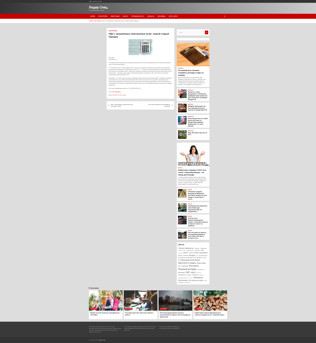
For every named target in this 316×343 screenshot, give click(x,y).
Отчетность (182, 275)
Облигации (198, 272)
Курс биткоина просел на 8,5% (197, 134)
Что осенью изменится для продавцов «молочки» (159, 105)
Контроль (194, 266)
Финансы (150, 16)
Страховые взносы (182, 278)
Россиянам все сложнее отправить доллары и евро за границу (191, 72)
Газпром (199, 257)
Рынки (195, 275)
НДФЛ (193, 272)
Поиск (206, 32)
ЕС (179, 260)
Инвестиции (115, 16)
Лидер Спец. (98, 7)
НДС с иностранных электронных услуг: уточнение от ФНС (122, 105)
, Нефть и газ (190, 250)
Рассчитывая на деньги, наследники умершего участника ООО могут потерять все (197, 235)
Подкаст (124, 95)
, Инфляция (203, 248)
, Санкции (180, 253)
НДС (120, 95)
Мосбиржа (181, 272)
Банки (114, 95)
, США (202, 250)
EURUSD (191, 253)
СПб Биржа (200, 275)
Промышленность (137, 16)
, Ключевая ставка (182, 250)
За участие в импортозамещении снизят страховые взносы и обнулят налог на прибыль (198, 222)
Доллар (204, 257)
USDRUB (185, 255)
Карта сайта (173, 16)
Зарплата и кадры (187, 263)
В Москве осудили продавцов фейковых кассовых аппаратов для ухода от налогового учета (197, 195)
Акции (192, 255)
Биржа (93, 16)
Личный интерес (187, 269)
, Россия (196, 250)
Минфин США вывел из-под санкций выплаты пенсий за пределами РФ (197, 108)
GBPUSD (180, 255)
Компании (184, 266)
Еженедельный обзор (190, 260)
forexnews (203, 253)
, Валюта (196, 248)
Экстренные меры (196, 280)
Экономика (161, 16)
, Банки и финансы (186, 248)
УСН (189, 278)
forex (196, 253)
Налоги (125, 16)
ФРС (192, 278)
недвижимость (187, 282)
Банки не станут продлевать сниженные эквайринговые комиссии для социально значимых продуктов (197, 95)
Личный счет (201, 269)
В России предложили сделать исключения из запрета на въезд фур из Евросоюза (175, 315)
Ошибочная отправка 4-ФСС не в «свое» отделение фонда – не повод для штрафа (192, 172)
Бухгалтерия (102, 16)
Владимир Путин (191, 257)
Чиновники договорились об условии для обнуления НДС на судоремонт (197, 208)
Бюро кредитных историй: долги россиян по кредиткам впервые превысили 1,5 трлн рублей (198, 122)
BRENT (185, 253)
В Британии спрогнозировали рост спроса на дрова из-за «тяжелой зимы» (210, 314)
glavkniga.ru (118, 91)
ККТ (117, 95)
